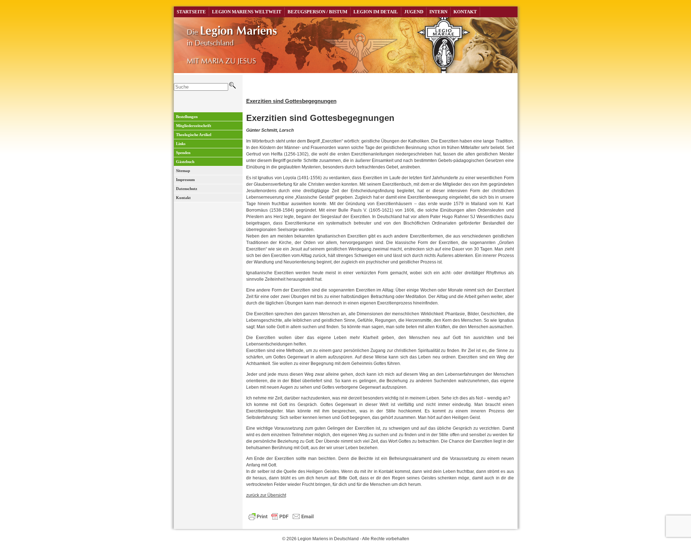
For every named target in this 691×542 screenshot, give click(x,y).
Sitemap (183, 170)
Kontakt (465, 11)
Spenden (183, 152)
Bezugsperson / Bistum (317, 11)
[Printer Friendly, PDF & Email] (281, 516)
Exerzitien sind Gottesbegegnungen (291, 101)
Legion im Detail (375, 11)
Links (180, 143)
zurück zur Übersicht (266, 495)
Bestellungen (187, 116)
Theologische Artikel (193, 134)
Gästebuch (185, 161)
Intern (438, 11)
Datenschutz (186, 188)
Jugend (413, 11)
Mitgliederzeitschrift (193, 125)
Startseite (191, 11)
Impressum (185, 179)
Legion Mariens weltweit (246, 11)
